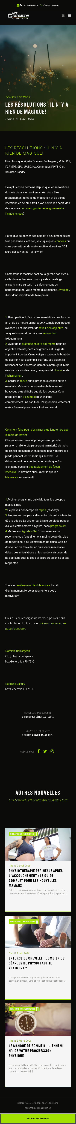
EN (63, 15)
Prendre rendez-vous (38, 1118)
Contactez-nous (51, 5)
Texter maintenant (29, 5)
